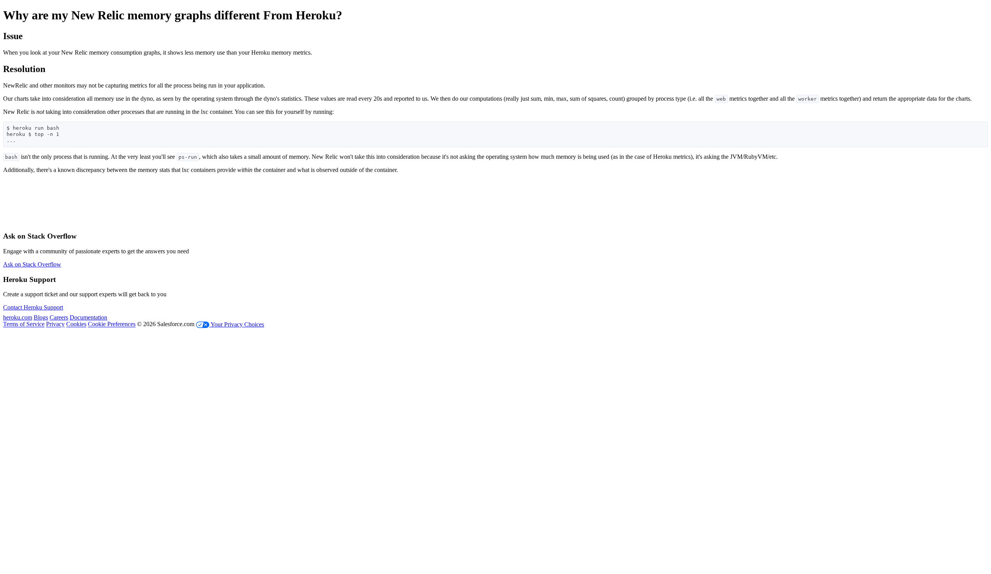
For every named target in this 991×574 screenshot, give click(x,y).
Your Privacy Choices (236, 324)
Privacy (55, 324)
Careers (59, 317)
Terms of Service (24, 324)
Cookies (76, 324)
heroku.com (17, 317)
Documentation (88, 317)
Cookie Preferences (111, 324)
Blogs (41, 317)
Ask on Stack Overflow (32, 264)
